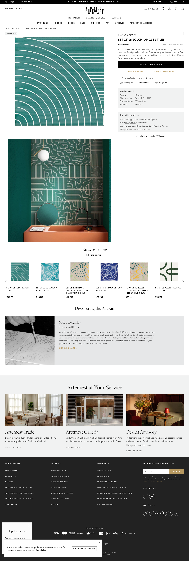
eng (25, 2)
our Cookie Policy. (39, 550)
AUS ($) (12, 2)
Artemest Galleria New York (18, 487)
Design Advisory (59, 487)
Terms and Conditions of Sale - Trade (115, 493)
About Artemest (158, 2)
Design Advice (130, 122)
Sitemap (54, 504)
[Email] (151, 496)
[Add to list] (182, 33)
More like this (95, 255)
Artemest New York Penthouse (19, 493)
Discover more (67, 348)
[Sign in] (169, 8)
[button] (183, 281)
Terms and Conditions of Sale (111, 487)
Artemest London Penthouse (19, 499)
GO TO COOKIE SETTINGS (84, 549)
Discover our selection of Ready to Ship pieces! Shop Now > (94, 2)
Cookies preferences (107, 482)
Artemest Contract (60, 476)
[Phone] (145, 496)
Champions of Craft (96, 18)
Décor (71, 23)
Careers (9, 482)
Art (107, 23)
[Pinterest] (170, 513)
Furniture (42, 23)
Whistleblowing (105, 504)
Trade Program (12, 9)
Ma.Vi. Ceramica (127, 35)
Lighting (57, 23)
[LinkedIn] (164, 513)
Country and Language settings (112, 499)
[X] (176, 513)
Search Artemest (151, 8)
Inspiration (74, 18)
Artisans (116, 18)
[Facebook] (151, 513)
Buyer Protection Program (158, 126)
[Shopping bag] (182, 8)
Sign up (176, 471)
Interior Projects (59, 482)
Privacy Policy (104, 470)
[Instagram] (145, 513)
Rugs (82, 23)
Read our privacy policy (152, 481)
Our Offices (11, 504)
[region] (53, 548)
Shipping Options (150, 119)
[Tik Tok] (158, 513)
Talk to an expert (151, 64)
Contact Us (179, 2)
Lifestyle (119, 23)
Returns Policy (145, 129)
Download (138, 104)
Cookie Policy (104, 476)
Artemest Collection (141, 23)
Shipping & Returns (60, 499)
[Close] (99, 542)
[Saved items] (176, 8)
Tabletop (95, 23)
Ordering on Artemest (62, 493)
